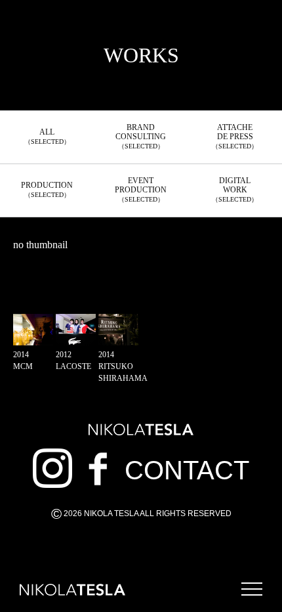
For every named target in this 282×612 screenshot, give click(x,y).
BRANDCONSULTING (140, 136)
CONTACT (187, 470)
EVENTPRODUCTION (141, 189)
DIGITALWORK (235, 189)
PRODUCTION (47, 189)
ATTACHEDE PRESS (235, 136)
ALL (47, 136)
